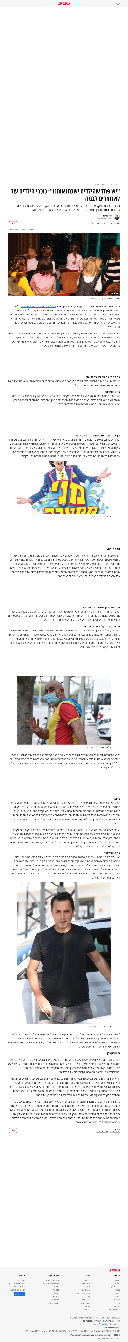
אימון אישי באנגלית (52, 1280)
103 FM (56, 1290)
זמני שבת (55, 1300)
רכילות (118, 1293)
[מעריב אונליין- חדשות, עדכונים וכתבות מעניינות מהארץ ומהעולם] (64, 3)
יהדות (118, 1303)
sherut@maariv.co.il (101, 1324)
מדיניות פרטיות (19, 1286)
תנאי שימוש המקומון (18, 1290)
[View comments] (13, 223)
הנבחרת (117, 1300)
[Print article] (92, 223)
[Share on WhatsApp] (98, 223)
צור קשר (87, 1280)
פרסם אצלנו (85, 1283)
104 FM (56, 1296)
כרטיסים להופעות (114, 1309)
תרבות (110, 184)
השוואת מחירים (53, 1303)
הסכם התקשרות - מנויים (16, 1283)
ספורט (117, 1290)
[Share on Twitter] (104, 223)
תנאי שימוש (21, 1280)
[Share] (118, 223)
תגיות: (117, 1129)
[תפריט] (122, 3)
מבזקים (117, 1283)
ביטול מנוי (86, 1309)
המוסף (87, 1296)
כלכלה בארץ (115, 1286)
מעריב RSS (86, 1290)
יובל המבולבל (102, 1131)
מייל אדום (86, 1286)
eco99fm (55, 1293)
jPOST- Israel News (51, 1283)
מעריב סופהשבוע (83, 1293)
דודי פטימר (107, 215)
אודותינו (87, 1306)
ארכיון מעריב (85, 1303)
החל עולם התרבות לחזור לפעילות (38, 306)
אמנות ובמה (99, 184)
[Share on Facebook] (111, 223)
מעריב (118, 184)
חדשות (117, 1280)
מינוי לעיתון (86, 1300)
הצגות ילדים (115, 1131)
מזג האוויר (116, 1306)
